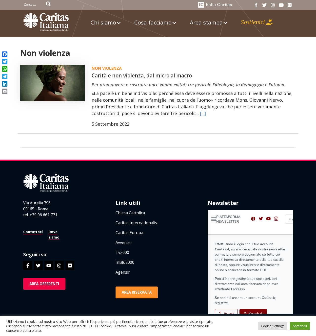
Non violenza (107, 68)
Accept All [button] (300, 326)
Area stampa (206, 22)
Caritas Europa (129, 232)
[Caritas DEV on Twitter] (264, 4)
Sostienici (253, 22)
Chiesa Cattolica (130, 213)
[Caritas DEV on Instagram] (272, 4)
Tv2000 (122, 252)
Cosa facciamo (153, 22)
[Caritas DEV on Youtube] (281, 4)
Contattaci (33, 231)
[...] (203, 113)
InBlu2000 (125, 262)
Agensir (123, 272)
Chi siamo (103, 22)
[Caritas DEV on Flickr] (289, 4)
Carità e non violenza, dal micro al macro (142, 75)
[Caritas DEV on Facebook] (256, 4)
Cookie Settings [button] (272, 326)
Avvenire (124, 242)
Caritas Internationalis (136, 222)
